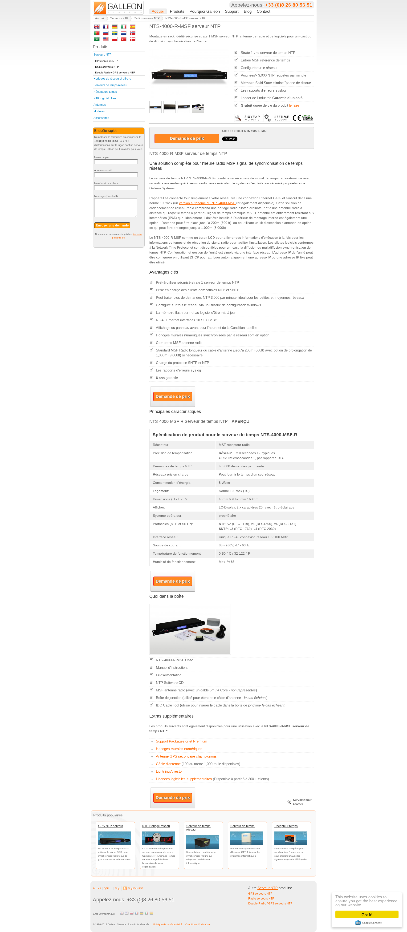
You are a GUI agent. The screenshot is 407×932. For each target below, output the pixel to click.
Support (232, 11)
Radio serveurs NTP (147, 18)
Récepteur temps (286, 826)
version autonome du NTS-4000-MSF (207, 203)
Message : (106, 196)
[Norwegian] (133, 33)
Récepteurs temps (105, 91)
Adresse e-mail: (103, 170)
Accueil (158, 11)
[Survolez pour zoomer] (189, 97)
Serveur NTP (267, 888)
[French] (106, 27)
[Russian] (106, 33)
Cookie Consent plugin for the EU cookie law (368, 922)
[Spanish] (133, 27)
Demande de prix (187, 138)
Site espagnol (151, 913)
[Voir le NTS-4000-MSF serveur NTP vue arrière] (169, 112)
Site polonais (132, 913)
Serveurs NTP (119, 18)
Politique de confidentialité (167, 924)
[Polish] (115, 39)
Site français (136, 913)
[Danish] (133, 39)
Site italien (146, 913)
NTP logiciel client (105, 98)
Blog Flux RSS (135, 888)
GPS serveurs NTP (106, 61)
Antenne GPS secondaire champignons (186, 756)
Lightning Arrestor (169, 771)
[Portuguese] (97, 33)
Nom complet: (102, 157)
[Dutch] (124, 33)
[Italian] (124, 27)
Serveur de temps (242, 826)
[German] (115, 27)
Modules (99, 111)
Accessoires (101, 118)
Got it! (367, 914)
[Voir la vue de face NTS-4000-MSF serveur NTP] (155, 112)
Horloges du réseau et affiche (112, 78)
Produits (177, 11)
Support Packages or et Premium (181, 741)
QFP (106, 888)
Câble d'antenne (168, 764)
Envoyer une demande (112, 225)
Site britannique (122, 913)
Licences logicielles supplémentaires (184, 779)
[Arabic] (97, 39)
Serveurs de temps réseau (110, 85)
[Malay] (106, 39)
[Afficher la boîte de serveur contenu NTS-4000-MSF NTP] (198, 112)
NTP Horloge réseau (156, 826)
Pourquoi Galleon (205, 11)
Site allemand (141, 913)
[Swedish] (115, 33)
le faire (294, 105)
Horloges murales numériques (179, 749)
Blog (248, 11)
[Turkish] (124, 39)
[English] (97, 27)
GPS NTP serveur (110, 826)
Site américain (127, 913)
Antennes (100, 104)
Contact (263, 11)
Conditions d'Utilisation (197, 924)
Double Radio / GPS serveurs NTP (115, 72)
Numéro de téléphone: (106, 183)
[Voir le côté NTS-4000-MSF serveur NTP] (184, 112)
